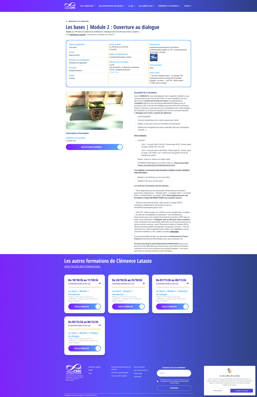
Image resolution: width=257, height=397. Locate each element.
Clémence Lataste (77, 34)
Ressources (138, 373)
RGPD (91, 370)
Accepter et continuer (241, 390)
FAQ (90, 373)
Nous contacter (139, 367)
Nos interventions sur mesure (111, 6)
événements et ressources (168, 6)
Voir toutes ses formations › (82, 266)
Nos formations (87, 6)
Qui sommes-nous (146, 6)
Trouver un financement (119, 373)
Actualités (137, 377)
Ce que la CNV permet (119, 376)
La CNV (130, 6)
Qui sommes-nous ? (141, 370)
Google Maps (114, 72)
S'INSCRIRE (174, 388)
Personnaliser (218, 390)
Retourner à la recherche (79, 21)
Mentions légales (95, 367)
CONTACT (187, 6)
